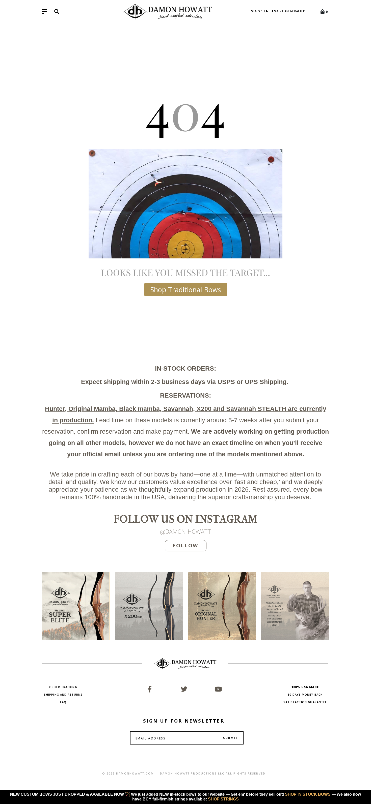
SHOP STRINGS (223, 799)
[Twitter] (184, 689)
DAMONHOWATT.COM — (137, 773)
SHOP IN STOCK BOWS (308, 794)
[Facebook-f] (149, 689)
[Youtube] (218, 689)
